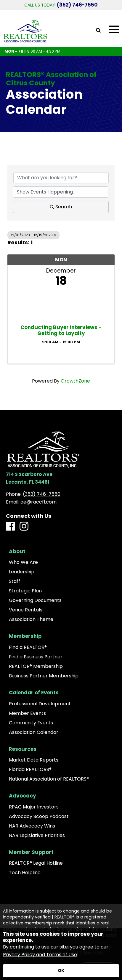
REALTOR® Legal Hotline (36, 863)
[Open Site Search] (98, 30)
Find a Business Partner (35, 657)
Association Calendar (33, 732)
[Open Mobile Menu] (114, 30)
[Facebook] (10, 526)
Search (63, 206)
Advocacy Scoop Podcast (39, 816)
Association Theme (31, 619)
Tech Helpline (25, 872)
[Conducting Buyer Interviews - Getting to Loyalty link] (61, 304)
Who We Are (23, 562)
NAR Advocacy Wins (32, 826)
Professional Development (40, 703)
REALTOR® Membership (36, 666)
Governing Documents (35, 600)
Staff (14, 581)
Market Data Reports (33, 760)
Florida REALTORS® (30, 769)
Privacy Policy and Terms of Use (40, 954)
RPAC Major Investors (34, 807)
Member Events (27, 713)
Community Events (31, 723)
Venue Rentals (25, 610)
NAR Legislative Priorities (37, 835)
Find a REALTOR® (28, 647)
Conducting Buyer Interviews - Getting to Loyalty (61, 330)
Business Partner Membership (43, 676)
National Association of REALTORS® (49, 779)
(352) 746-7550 (77, 4)
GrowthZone (75, 380)
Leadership (21, 572)
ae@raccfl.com (38, 501)
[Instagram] (24, 526)
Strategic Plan (25, 591)
